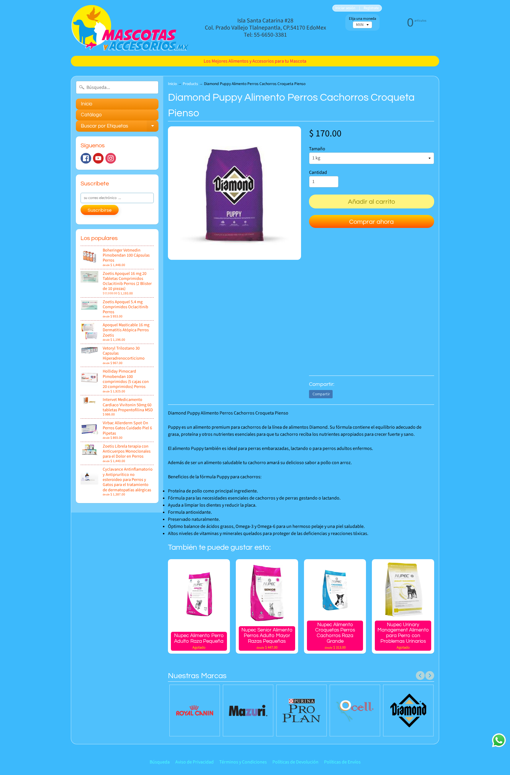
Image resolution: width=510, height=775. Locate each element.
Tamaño (317, 149)
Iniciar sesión (345, 8)
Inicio (86, 104)
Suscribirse (100, 210)
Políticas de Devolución (295, 762)
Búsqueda (160, 762)
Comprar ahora (371, 221)
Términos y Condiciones (243, 762)
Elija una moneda (362, 19)
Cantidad (318, 172)
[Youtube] (98, 158)
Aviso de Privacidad (194, 762)
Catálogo (91, 115)
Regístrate (371, 8)
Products (190, 84)
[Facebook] (86, 158)
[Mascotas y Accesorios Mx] (130, 28)
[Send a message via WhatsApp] (499, 740)
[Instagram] (110, 158)
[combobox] (117, 87)
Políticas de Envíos (342, 762)
